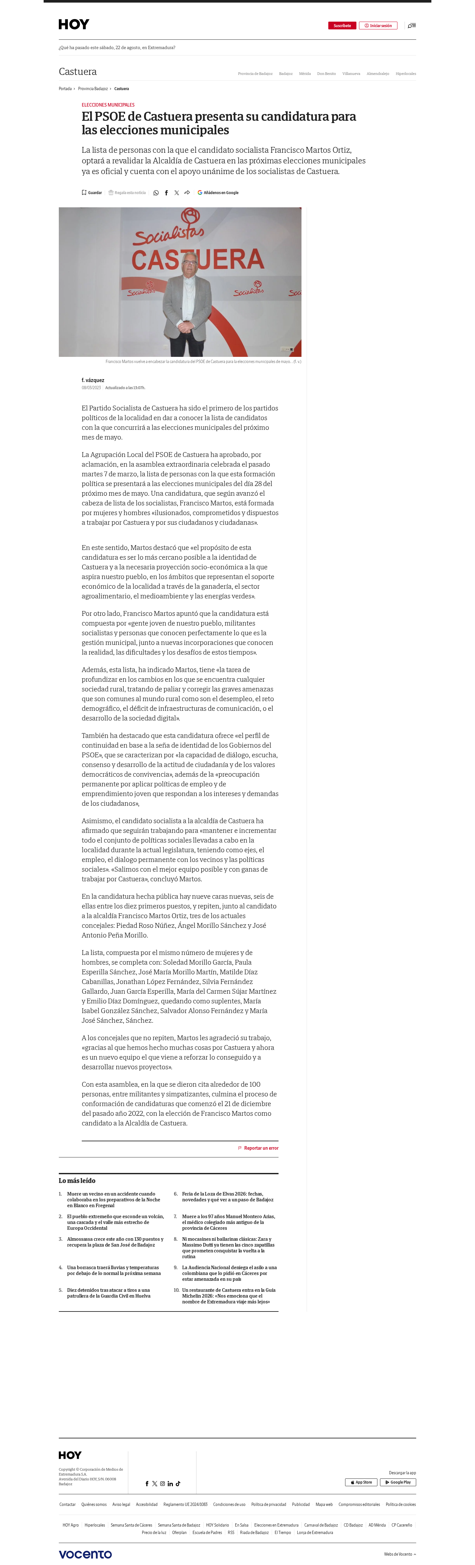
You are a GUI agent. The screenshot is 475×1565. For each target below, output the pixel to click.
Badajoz (286, 73)
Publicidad (301, 1504)
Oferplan (179, 1532)
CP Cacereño (402, 1525)
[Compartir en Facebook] (166, 193)
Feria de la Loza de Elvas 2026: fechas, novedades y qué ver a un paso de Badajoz (227, 1197)
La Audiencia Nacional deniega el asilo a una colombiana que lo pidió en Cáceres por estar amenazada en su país (229, 1273)
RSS (231, 1532)
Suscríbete (342, 25)
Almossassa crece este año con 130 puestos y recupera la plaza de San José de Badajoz (115, 1242)
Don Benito (326, 73)
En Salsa (241, 1525)
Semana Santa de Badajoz (179, 1525)
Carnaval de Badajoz (321, 1525)
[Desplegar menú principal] (412, 25)
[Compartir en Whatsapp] (156, 193)
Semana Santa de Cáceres (131, 1525)
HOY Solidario (217, 1525)
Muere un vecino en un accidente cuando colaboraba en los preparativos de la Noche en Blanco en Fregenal (113, 1199)
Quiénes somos (94, 1504)
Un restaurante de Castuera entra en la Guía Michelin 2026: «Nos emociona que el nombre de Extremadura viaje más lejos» (229, 1296)
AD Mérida (377, 1525)
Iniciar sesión (381, 25)
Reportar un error (261, 1148)
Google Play (401, 1482)
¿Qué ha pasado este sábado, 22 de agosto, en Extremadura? (117, 47)
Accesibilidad (147, 1504)
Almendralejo (378, 73)
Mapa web (324, 1504)
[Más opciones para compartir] (187, 193)
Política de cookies (401, 1504)
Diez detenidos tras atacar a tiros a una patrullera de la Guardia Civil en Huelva (109, 1293)
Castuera (78, 71)
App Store (364, 1482)
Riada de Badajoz (254, 1532)
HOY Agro (71, 1525)
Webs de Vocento (398, 1554)
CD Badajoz (353, 1525)
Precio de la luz (154, 1532)
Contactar (67, 1504)
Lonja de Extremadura (315, 1532)
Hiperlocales (406, 73)
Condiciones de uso (229, 1504)
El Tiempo (283, 1532)
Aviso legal (121, 1504)
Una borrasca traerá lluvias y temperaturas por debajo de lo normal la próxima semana (114, 1270)
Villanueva (351, 73)
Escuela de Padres (207, 1532)
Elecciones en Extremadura (276, 1525)
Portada (65, 88)
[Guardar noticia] (92, 192)
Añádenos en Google (221, 192)
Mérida (305, 73)
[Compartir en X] (177, 193)
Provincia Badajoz (93, 88)
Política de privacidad (268, 1504)
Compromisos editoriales (359, 1504)
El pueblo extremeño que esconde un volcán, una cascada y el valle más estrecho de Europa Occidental (115, 1222)
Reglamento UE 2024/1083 (185, 1504)
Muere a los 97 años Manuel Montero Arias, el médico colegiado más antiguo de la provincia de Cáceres (228, 1222)
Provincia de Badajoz (255, 73)
